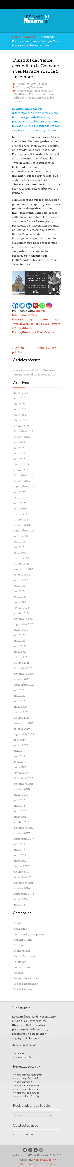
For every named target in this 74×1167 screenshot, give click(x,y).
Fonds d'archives (24, 956)
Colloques (29, 37)
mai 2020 (19, 695)
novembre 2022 (23, 569)
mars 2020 (20, 706)
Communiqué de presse (29, 934)
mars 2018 (20, 816)
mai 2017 (19, 849)
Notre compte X (22, 1082)
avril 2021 (19, 646)
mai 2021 (19, 640)
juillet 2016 (20, 899)
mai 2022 (19, 591)
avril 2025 (19, 459)
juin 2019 (19, 750)
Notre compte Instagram (27, 1074)
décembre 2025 (23, 431)
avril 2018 (19, 811)
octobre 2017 (21, 833)
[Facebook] (15, 306)
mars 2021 (19, 651)
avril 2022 (19, 596)
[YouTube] (41, 1150)
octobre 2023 (21, 525)
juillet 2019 (20, 745)
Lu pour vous (21, 967)
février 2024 (21, 514)
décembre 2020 (23, 668)
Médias (18, 972)
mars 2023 (20, 552)
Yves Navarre (45, 332)
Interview (20, 961)
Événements (38, 87)
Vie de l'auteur (22, 989)
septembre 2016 (23, 893)
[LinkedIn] (36, 1150)
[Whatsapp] (42, 306)
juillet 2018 (20, 794)
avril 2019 (19, 761)
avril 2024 (20, 503)
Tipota (20, 83)
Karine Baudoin (24, 1134)
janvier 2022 (21, 613)
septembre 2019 (23, 734)
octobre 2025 (21, 437)
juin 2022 (19, 585)
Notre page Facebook (26, 1078)
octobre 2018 (21, 789)
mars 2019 (20, 767)
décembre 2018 (23, 778)
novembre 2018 (23, 783)
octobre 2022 (21, 574)
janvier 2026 (21, 426)
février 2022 (21, 607)
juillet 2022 (20, 580)
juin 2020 (19, 690)
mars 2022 (20, 602)
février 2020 (21, 712)
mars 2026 (20, 415)
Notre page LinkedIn (25, 1089)
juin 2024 (19, 492)
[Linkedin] (29, 306)
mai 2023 (19, 547)
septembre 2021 (23, 624)
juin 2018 (19, 800)
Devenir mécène (23, 1057)
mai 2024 (19, 497)
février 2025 (21, 464)
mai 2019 (19, 756)
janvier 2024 (21, 519)
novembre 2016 (23, 882)
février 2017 (21, 866)
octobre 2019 (21, 728)
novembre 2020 (23, 673)
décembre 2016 (23, 877)
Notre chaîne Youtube (26, 1092)
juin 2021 (19, 635)
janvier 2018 (21, 822)
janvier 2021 (21, 662)
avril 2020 (20, 701)
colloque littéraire (36, 319)
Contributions (22, 939)
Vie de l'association (25, 983)
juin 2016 (19, 904)
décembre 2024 (23, 475)
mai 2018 (19, 805)
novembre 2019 (23, 723)
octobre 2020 (21, 679)
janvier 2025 (21, 470)
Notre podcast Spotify (26, 1096)
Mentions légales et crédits (37, 1164)
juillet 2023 (20, 536)
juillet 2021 (20, 629)
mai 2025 (19, 453)
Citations (19, 923)
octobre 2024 (21, 481)
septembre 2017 (23, 838)
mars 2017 (20, 860)
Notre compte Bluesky (26, 1085)
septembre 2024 (23, 486)
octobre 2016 (21, 888)
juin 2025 (19, 448)
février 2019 (21, 772)
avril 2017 (19, 855)
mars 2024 (20, 508)
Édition (18, 945)
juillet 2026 (20, 393)
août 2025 (19, 442)
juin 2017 (19, 844)
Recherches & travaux (27, 978)
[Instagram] (49, 306)
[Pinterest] (36, 306)
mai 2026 (19, 404)
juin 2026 (19, 398)
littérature (29, 332)
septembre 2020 (23, 684)
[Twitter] (22, 306)
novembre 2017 (23, 827)
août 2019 (19, 739)
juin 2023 (19, 541)
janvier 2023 (21, 563)
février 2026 (21, 420)
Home (16, 37)
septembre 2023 (23, 530)
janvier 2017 (21, 871)
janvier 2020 (21, 717)
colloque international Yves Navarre (29, 315)
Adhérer (18, 1053)
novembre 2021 (23, 618)
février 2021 (21, 657)
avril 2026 (19, 409)
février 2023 (21, 558)
